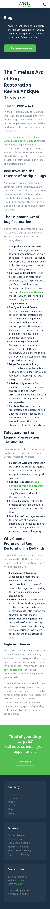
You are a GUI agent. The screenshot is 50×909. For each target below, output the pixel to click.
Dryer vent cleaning (18, 854)
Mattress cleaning (18, 846)
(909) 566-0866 (20, 48)
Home (11, 794)
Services (12, 798)
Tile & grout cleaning (19, 850)
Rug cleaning (15, 839)
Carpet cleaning (16, 835)
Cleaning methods (30, 292)
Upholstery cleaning (19, 842)
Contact (12, 805)
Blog (10, 809)
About (11, 801)
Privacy (12, 813)
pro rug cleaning (13, 669)
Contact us (25, 761)
